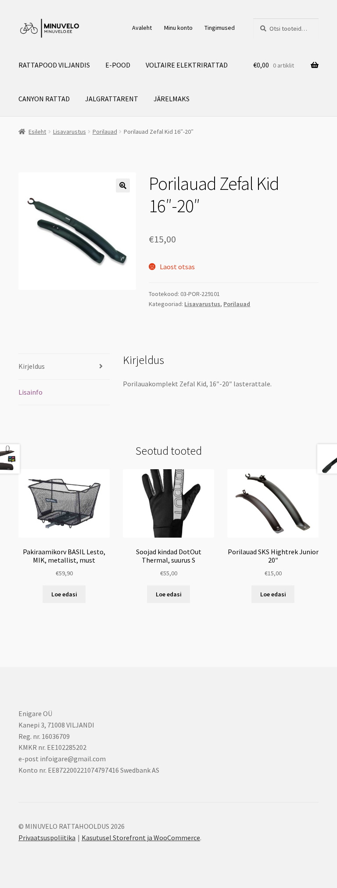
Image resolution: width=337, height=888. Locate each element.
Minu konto (178, 28)
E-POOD (117, 65)
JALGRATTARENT (111, 98)
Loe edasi (64, 594)
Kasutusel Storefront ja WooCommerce (141, 837)
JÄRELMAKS (172, 98)
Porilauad (105, 132)
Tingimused (219, 28)
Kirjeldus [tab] (31, 366)
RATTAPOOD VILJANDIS (54, 65)
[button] (123, 185)
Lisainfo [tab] (30, 392)
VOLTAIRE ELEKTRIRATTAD (187, 65)
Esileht (37, 132)
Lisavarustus (69, 132)
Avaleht (142, 28)
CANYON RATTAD (44, 98)
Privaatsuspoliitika (46, 837)
